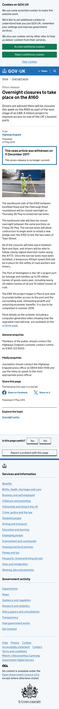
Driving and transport (14, 523)
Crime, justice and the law (17, 512)
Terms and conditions (14, 651)
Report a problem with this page (29, 452)
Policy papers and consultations (21, 611)
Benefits (7, 483)
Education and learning (15, 529)
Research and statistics (16, 606)
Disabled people (11, 518)
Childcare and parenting (16, 501)
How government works (16, 623)
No (47, 440)
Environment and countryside (19, 541)
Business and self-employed (18, 495)
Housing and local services (17, 546)
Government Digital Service (18, 660)
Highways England (11, 134)
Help (5, 642)
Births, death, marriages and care (21, 489)
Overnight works (20, 79)
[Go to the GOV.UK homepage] (13, 71)
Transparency (10, 617)
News (5, 594)
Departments (10, 588)
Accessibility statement (16, 647)
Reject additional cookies (29, 54)
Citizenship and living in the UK (20, 506)
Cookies (26, 642)
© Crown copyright (29, 701)
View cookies (29, 61)
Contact (37, 647)
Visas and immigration (15, 564)
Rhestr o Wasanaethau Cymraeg (21, 655)
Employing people (12, 535)
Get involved (9, 629)
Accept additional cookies (29, 46)
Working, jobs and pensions (18, 569)
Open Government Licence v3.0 (20, 674)
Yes (34, 440)
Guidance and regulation (16, 600)
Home (5, 79)
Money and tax (10, 552)
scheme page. (10, 325)
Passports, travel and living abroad (22, 558)
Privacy (15, 642)
